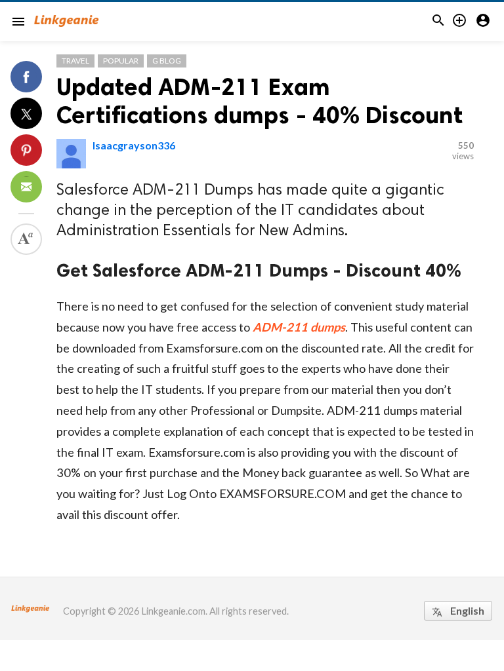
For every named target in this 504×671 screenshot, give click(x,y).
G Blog (166, 61)
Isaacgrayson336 (134, 145)
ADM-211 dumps (299, 327)
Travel (75, 61)
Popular (120, 61)
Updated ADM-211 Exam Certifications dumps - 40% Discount (259, 101)
